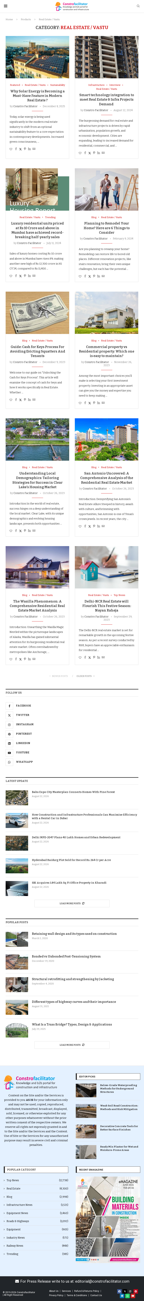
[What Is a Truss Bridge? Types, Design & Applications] (17, 1030)
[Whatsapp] (127, 1296)
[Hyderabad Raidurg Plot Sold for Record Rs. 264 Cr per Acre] (17, 865)
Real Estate (37, 1188)
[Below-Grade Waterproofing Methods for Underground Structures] (86, 1090)
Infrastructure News (37, 1205)
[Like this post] (11, 149)
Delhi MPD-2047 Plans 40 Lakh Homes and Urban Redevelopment (76, 837)
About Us (53, 1291)
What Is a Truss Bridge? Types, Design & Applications (72, 1024)
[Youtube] (133, 1296)
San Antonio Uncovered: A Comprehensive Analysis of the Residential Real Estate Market (106, 478)
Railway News (37, 1245)
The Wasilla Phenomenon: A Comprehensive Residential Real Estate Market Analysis (37, 606)
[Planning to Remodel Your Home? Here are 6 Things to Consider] (106, 189)
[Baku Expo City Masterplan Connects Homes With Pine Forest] (17, 797)
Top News (37, 1180)
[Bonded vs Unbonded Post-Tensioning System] (17, 961)
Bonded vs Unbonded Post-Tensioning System (66, 956)
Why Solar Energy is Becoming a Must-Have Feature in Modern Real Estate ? (37, 96)
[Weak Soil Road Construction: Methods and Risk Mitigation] (86, 1111)
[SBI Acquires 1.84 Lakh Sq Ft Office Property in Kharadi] (17, 888)
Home (9, 19)
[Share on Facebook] (16, 149)
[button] (80, 1219)
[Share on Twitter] (20, 149)
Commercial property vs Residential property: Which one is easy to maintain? (106, 351)
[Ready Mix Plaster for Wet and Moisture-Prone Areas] (86, 1152)
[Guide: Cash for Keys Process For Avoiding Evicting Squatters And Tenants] (37, 313)
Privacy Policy (56, 1295)
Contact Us (96, 1295)
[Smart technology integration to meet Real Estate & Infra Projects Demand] (106, 57)
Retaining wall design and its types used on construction (74, 934)
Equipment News (37, 1213)
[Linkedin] (122, 1296)
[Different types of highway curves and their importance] (17, 1007)
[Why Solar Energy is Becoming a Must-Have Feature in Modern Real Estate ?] (37, 57)
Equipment (37, 1229)
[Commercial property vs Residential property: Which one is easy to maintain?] (106, 313)
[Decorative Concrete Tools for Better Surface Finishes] (86, 1131)
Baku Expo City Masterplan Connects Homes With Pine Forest (73, 792)
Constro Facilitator (25, 106)
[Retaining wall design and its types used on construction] (17, 939)
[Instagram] (130, 1291)
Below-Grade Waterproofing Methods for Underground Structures (118, 1088)
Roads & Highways (37, 1221)
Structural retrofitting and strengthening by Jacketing (73, 979)
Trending (37, 1254)
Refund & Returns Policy (86, 1291)
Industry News (37, 1237)
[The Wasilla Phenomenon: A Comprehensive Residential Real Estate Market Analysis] (37, 567)
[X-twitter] (125, 1291)
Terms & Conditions (77, 1295)
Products (26, 19)
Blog (37, 1196)
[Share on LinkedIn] (29, 149)
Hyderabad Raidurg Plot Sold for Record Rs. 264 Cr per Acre (71, 860)
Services (66, 1291)
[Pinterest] (136, 1291)
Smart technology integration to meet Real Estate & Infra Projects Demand (106, 99)
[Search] (138, 6)
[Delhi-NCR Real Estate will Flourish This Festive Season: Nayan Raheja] (106, 567)
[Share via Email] (34, 149)
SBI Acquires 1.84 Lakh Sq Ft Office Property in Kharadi (69, 882)
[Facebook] (119, 1291)
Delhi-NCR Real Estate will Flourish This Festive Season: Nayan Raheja (106, 606)
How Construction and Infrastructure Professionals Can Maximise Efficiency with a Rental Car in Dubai (84, 816)
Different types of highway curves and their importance (74, 1002)
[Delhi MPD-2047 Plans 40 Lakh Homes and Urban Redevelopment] (17, 843)
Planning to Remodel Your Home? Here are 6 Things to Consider (107, 228)
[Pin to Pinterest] (25, 149)
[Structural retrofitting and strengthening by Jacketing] (17, 984)
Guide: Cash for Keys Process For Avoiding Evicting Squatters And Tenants (37, 351)
